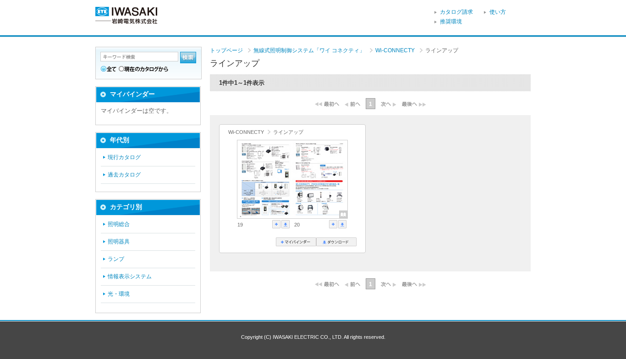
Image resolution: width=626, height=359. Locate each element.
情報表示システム (130, 276)
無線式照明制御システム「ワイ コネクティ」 (309, 50)
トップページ (226, 50)
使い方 (497, 12)
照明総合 (119, 224)
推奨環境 (451, 21)
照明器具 (119, 241)
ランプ (116, 259)
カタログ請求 (456, 12)
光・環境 (119, 294)
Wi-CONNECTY (395, 50)
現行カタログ (124, 157)
